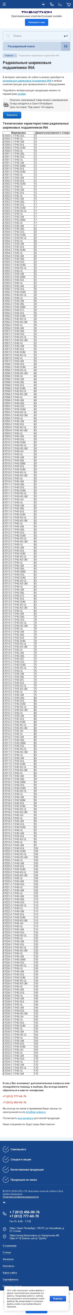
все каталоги (25, 1118)
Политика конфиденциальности (21, 1197)
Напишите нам (36, 22)
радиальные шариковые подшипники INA (27, 80)
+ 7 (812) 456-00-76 (25, 1212)
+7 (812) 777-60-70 (24, 1216)
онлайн (21, 93)
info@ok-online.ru (36, 1112)
